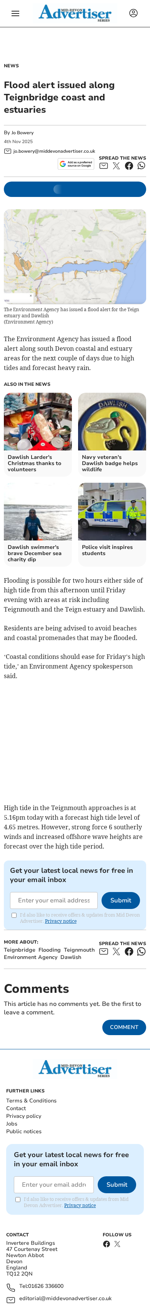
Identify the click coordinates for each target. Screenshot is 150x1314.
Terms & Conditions (31, 1100)
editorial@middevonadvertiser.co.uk (65, 1299)
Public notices (24, 1131)
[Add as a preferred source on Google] (76, 164)
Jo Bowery (22, 133)
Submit (120, 900)
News (11, 66)
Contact (16, 1108)
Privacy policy (23, 1116)
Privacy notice (61, 921)
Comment (124, 1027)
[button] (15, 13)
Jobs (11, 1123)
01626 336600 (45, 1286)
